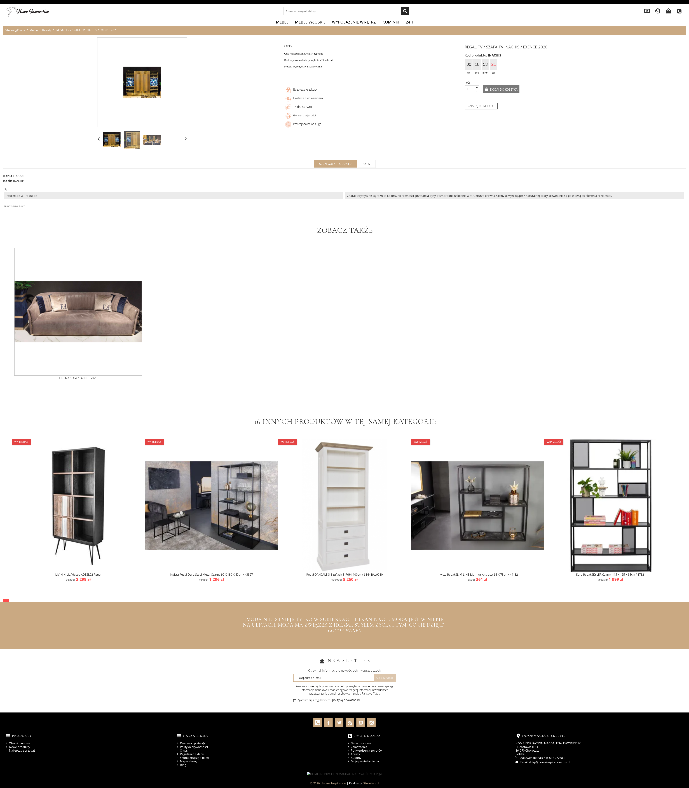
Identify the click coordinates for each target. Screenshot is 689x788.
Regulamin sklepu (192, 754)
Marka (7, 176)
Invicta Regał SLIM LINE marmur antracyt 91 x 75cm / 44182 (478, 575)
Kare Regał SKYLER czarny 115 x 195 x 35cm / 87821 (611, 575)
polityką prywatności (346, 700)
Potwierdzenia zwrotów (366, 750)
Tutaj (376, 693)
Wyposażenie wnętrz (354, 22)
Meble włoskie (310, 22)
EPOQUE (18, 176)
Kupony (356, 758)
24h (409, 22)
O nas (184, 750)
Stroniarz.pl (371, 783)
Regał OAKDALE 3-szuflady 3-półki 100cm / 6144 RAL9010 (344, 575)
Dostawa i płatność (193, 743)
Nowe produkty (19, 747)
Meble (282, 22)
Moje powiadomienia (365, 761)
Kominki (390, 22)
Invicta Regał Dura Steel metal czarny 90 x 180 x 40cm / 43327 (211, 575)
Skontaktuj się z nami (194, 758)
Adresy (355, 754)
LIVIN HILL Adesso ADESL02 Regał (78, 575)
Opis (367, 164)
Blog (183, 765)
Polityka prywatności (194, 747)
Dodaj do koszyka (503, 89)
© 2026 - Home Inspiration (328, 783)
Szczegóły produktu (335, 164)
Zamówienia (359, 747)
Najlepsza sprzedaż (22, 750)
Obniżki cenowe (19, 743)
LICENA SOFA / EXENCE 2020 (78, 378)
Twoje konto (367, 736)
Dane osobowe (361, 743)
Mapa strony (188, 761)
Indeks (7, 181)
